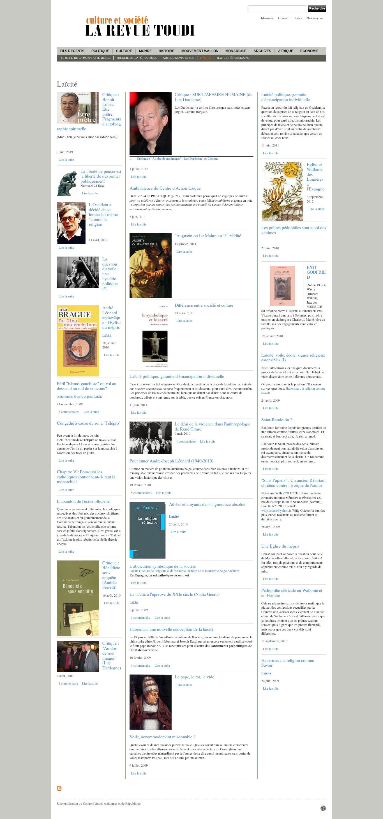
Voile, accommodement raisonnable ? (162, 736)
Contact (284, 18)
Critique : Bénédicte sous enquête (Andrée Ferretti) (111, 575)
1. (130, 158)
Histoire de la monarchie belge (85, 57)
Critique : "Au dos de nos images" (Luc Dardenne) (111, 655)
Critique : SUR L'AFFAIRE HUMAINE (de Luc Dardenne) (213, 96)
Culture (124, 51)
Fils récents (72, 51)
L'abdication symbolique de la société (163, 566)
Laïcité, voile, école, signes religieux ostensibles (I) (293, 357)
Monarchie (235, 51)
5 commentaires (69, 411)
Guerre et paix (83, 396)
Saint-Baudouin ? (276, 419)
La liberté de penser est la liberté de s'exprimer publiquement (100, 176)
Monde (145, 51)
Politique (100, 51)
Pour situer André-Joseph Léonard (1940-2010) (171, 461)
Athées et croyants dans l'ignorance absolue (207, 504)
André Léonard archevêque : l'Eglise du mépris (111, 317)
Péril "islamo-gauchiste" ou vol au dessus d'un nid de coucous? (86, 385)
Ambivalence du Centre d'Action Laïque (165, 188)
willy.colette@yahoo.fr (276, 510)
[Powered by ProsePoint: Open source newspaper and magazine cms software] (323, 810)
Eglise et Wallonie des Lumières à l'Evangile (315, 176)
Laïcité (205, 57)
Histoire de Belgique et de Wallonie (162, 570)
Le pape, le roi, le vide (194, 677)
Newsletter (314, 18)
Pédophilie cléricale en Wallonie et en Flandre (291, 592)
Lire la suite (66, 159)
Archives (262, 51)
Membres (267, 18)
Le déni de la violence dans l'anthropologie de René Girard (212, 426)
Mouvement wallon (199, 51)
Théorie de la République (136, 57)
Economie (309, 51)
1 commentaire (68, 683)
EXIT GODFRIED (316, 272)
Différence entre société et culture (204, 305)
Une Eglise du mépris (280, 546)
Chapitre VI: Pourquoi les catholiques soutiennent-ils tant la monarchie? (86, 476)
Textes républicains (233, 57)
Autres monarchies (178, 57)
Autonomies (65, 396)
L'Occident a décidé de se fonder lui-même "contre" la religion (103, 214)
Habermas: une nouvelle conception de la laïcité (171, 629)
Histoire (166, 51)
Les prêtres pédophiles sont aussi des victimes (293, 229)
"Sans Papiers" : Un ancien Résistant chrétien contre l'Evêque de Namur (293, 482)
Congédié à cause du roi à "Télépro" (89, 423)
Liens (298, 18)
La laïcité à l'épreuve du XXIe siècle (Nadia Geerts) (175, 594)
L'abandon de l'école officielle (83, 501)
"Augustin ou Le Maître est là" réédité (208, 235)
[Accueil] (141, 36)
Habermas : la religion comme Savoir (293, 390)
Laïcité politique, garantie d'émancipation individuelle (177, 376)
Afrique (285, 51)
